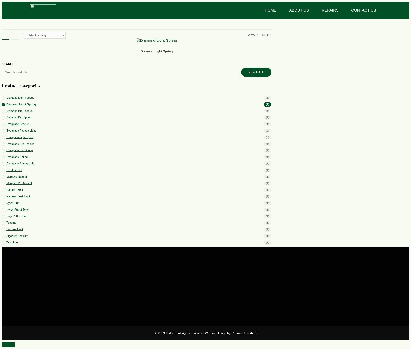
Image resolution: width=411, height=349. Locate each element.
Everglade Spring (17, 156)
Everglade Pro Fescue (20, 143)
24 (263, 35)
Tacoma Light (14, 229)
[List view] (15, 36)
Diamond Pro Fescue (19, 111)
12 (258, 35)
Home (270, 10)
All (269, 35)
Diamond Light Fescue (20, 97)
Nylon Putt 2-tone (17, 209)
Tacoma (11, 222)
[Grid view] (5, 36)
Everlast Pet (14, 170)
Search (8, 64)
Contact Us (363, 10)
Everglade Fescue (17, 124)
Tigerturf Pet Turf (17, 236)
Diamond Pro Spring (18, 117)
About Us (299, 10)
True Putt (12, 242)
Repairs (330, 10)
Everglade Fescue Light (21, 130)
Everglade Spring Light (20, 163)
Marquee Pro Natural (19, 183)
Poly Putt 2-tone (16, 216)
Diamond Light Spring (157, 51)
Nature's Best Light (18, 196)
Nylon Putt (12, 203)
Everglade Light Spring (20, 137)
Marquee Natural (16, 176)
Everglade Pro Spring (19, 150)
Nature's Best (14, 189)
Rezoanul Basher (243, 333)
